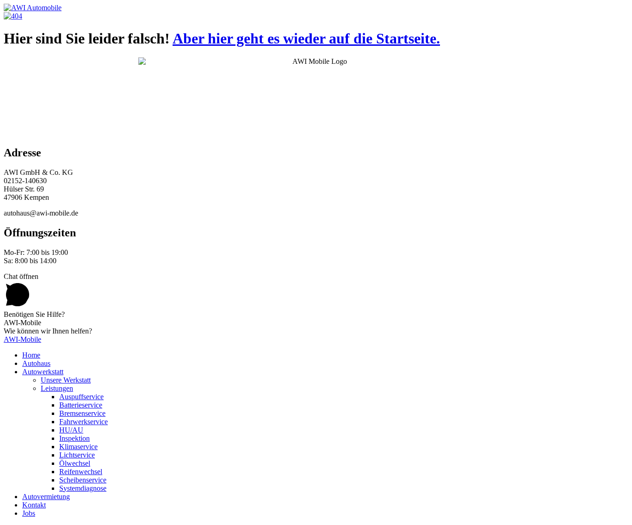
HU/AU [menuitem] (71, 430)
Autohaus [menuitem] (36, 363)
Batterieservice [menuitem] (80, 405)
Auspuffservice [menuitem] (81, 397)
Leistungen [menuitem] (57, 388)
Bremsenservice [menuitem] (82, 413)
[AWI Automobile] (33, 8)
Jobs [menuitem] (28, 513)
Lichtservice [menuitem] (77, 455)
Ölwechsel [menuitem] (74, 463)
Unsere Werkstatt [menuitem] (66, 380)
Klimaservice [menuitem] (78, 447)
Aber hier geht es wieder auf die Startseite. (306, 38)
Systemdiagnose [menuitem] (82, 488)
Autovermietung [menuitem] (46, 496)
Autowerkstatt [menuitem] (42, 372)
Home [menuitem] (31, 355)
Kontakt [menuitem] (34, 505)
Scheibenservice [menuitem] (82, 480)
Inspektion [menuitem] (74, 438)
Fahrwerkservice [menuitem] (83, 422)
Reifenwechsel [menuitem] (80, 472)
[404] (13, 16)
